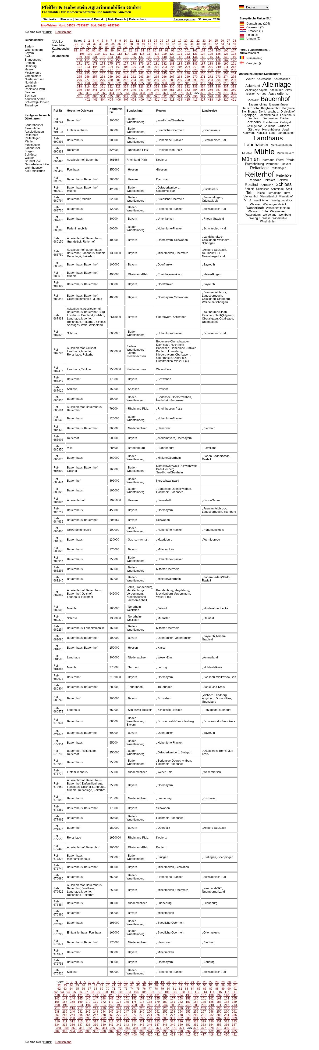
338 (233, 86)
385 (110, 96)
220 (133, 70)
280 (110, 80)
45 (173, 44)
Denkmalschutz (269, 111)
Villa (248, 200)
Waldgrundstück (282, 200)
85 (87, 50)
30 (82, 44)
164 (187, 60)
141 (172, 57)
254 (233, 73)
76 (198, 47)
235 (87, 73)
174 (102, 63)
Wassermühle (258, 211)
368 (142, 93)
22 (198, 40)
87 (100, 50)
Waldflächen (261, 200)
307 (157, 83)
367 (135, 93)
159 (149, 60)
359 (233, 89)
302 (118, 83)
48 (192, 44)
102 (195, 50)
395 (187, 96)
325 (133, 86)
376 (203, 93)
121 (180, 53)
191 (233, 63)
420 (226, 99)
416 (195, 99)
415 (187, 99)
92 (130, 50)
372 (173, 93)
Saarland (30, 92)
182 (164, 63)
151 (87, 60)
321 (102, 86)
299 (95, 83)
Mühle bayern (285, 153)
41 (149, 44)
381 (79, 96)
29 (76, 44)
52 (216, 44)
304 (134, 83)
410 (149, 99)
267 (172, 76)
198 (126, 67)
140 (164, 57)
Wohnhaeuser (34, 167)
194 (95, 67)
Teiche (260, 193)
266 (164, 76)
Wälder (29, 158)
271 (203, 76)
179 (141, 63)
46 (179, 44)
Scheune (266, 185)
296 (233, 80)
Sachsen (30, 95)
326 (141, 86)
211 (226, 67)
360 (81, 93)
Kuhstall (262, 132)
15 (155, 40)
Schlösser (262, 189)
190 (226, 63)
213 (79, 70)
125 (210, 53)
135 (126, 57)
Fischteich (254, 118)
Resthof (251, 184)
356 (210, 89)
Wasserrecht (279, 211)
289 (180, 80)
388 (133, 96)
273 (218, 76)
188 (210, 63)
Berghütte (288, 108)
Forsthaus (253, 122)
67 (143, 47)
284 (141, 80)
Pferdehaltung (254, 164)
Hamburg (31, 66)
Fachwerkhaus (268, 115)
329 (164, 86)
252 (218, 73)
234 (79, 73)
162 (172, 60)
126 (218, 53)
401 (233, 96)
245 (164, 73)
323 (118, 86)
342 (102, 89)
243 (149, 73)
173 (95, 63)
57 (82, 47)
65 (131, 47)
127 (226, 53)
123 (195, 53)
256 (87, 76)
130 (87, 57)
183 (172, 63)
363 (104, 93)
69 (155, 47)
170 (233, 60)
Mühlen (251, 159)
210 (218, 67)
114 (127, 53)
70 (161, 47)
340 (87, 89)
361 (88, 93)
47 (186, 44)
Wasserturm (253, 214)
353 (187, 89)
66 (137, 47)
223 (156, 70)
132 (102, 57)
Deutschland (63, 32)
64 (125, 47)
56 (76, 47)
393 (172, 96)
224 (164, 70)
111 (105, 53)
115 (134, 53)
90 (118, 50)
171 (79, 63)
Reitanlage (259, 168)
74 (186, 47)
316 (226, 83)
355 (203, 89)
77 (204, 47)
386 (118, 96)
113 (120, 53)
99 (172, 50)
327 (149, 86)
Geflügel (285, 122)
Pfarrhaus (268, 160)
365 (119, 93)
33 (101, 44)
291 (195, 80)
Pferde (290, 160)
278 (95, 80)
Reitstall (282, 180)
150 (79, 60)
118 (157, 53)
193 (87, 67)
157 (133, 60)
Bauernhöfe (250, 108)
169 (226, 60)
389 (141, 96)
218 (118, 70)
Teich (250, 193)
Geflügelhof (254, 126)
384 (102, 96)
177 (126, 63)
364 (112, 93)
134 (118, 57)
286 (156, 80)
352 (180, 89)
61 (107, 47)
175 (110, 63)
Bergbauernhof (270, 108)
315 (218, 83)
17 (167, 40)
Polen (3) (251, 34)
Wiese (266, 218)
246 (172, 73)
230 (210, 70)
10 (125, 40)
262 (133, 76)
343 (110, 89)
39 (137, 44)
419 (218, 99)
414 (180, 99)
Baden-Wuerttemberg (34, 48)
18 (173, 40)
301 (110, 83)
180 (149, 63)
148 (226, 57)
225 (172, 70)
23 (204, 40)
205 (180, 67)
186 (195, 63)
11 (131, 40)
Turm (287, 193)
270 (195, 76)
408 (134, 99)
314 (210, 83)
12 (137, 40)
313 (203, 83)
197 (118, 67)
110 (97, 53)
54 (228, 44)
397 (203, 96)
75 (192, 47)
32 (94, 44)
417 (203, 99)
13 (143, 40)
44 (167, 44)
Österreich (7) (254, 27)
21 (192, 40)
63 (119, 47)
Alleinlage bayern (256, 90)
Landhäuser (256, 144)
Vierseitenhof (268, 196)
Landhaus (268, 138)
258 (102, 76)
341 (95, 89)
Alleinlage (276, 84)
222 (149, 70)
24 (210, 40)
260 (118, 76)
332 (187, 86)
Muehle (247, 153)
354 (195, 89)
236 (95, 73)
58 (88, 47)
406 (118, 99)
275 (233, 76)
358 (226, 89)
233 (233, 70)
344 (118, 89)
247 (180, 73)
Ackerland (252, 85)
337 (226, 86)
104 (210, 50)
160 (156, 60)
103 (203, 50)
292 (203, 80)
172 (87, 63)
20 (186, 40)
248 (187, 73)
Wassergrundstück (275, 204)
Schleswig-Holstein (37, 102)
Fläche (284, 118)
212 (233, 67)
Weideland (269, 214)
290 (187, 80)
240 (126, 73)
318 (79, 86)
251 (210, 73)
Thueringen (32, 105)
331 (180, 86)
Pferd (280, 160)
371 (166, 93)
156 (126, 60)
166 (203, 60)
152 (95, 60)
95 (148, 50)
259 (110, 76)
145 (203, 57)
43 (161, 44)
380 (233, 93)
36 (119, 44)
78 (210, 47)
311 (187, 83)
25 (216, 40)
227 (187, 70)
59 (94, 47)
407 (126, 99)
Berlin (28, 56)
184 (180, 63)
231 (218, 70)
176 (118, 63)
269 (187, 76)
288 (172, 80)
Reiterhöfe (283, 175)
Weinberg (285, 214)
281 (118, 80)
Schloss (284, 184)
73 (179, 47)
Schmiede (277, 189)
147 (218, 57)
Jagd (285, 129)
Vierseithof (286, 196)
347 (141, 89)
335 (210, 86)
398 (210, 96)
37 (125, 44)
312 (195, 83)
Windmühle (280, 218)
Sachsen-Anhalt (35, 99)
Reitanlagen (278, 168)
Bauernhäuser (278, 104)
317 (233, 83)
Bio (244, 111)
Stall (289, 189)
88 (106, 50)
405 (110, 99)
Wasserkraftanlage (278, 208)
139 (156, 57)
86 (94, 50)
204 (172, 67)
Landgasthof (286, 132)
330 (172, 86)
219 (126, 70)
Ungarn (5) (252, 38)
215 (95, 70)
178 (133, 63)
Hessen (30, 69)
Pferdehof (272, 164)
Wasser (255, 204)
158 (141, 60)
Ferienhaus (287, 115)
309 (172, 83)
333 (195, 86)
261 (126, 76)
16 (161, 40)
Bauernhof (275, 98)
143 (187, 57)
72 (173, 47)
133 (110, 57)
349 (156, 89)
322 (110, 86)
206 (187, 67)
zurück (47, 32)
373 (181, 93)
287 (164, 80)
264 (149, 76)
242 (141, 73)
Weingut (254, 218)
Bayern (29, 53)
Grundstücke (33, 161)
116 (142, 53)
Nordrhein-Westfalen (32, 84)
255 (79, 76)
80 (222, 47)
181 (156, 63)
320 (95, 86)
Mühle (264, 151)
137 (141, 57)
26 (222, 40)
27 (228, 40)
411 (157, 99)
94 (142, 50)
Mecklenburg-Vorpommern (33, 74)
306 (149, 83)
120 (172, 53)
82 (234, 47)
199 (134, 67)
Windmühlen (268, 221)
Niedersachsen (34, 79)
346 (133, 89)
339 (79, 89)
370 (158, 93)
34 (107, 44)
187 (203, 63)
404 (103, 99)
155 (118, 60)
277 (87, 80)
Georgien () (252, 63)
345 (126, 89)
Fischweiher (270, 118)
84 (81, 50)
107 (233, 50)
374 (189, 93)
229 (203, 70)
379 (226, 93)
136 (133, 57)
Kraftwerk (249, 132)
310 (180, 83)
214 (87, 70)
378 (218, 93)
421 (233, 99)
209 (211, 67)
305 (141, 83)
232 (226, 70)
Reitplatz (269, 180)
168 (218, 60)
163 (180, 60)
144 (195, 57)
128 (233, 53)
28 (234, 40)
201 (149, 67)
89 (112, 50)
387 (126, 96)
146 (210, 57)
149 (233, 57)
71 (167, 47)
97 (160, 50)
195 (103, 67)
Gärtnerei (254, 129)
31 (88, 44)
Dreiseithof (287, 111)
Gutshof (283, 126)
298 (87, 83)
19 (179, 40)
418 (210, 99)
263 (141, 76)
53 (222, 44)
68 (149, 47)
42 (155, 44)
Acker (250, 79)
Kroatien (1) (254, 31)
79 (216, 47)
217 (110, 70)
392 (164, 96)
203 (164, 67)
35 (113, 44)
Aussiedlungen (34, 131)
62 (113, 47)
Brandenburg (33, 59)
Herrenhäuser (271, 129)
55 (234, 44)
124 (203, 53)
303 (126, 83)
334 (203, 86)
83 (75, 50)
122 (187, 53)
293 (210, 80)
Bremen (30, 63)
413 (172, 99)
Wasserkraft (255, 208)
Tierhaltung (274, 193)
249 (195, 73)
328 (156, 86)
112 (112, 53)
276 (79, 80)
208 (203, 67)
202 (157, 67)
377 (210, 93)
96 (154, 50)
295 (226, 80)
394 (180, 96)
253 (226, 73)
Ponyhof (285, 164)
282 (126, 80)
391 (156, 96)
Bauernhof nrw (257, 104)
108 (82, 53)
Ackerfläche (264, 79)
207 (195, 67)
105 (218, 50)
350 (164, 89)
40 (143, 44)
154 (110, 60)
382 (87, 96)
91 (124, 50)
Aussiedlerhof (279, 93)
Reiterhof (259, 174)
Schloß (249, 189)
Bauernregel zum (184, 19)
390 (149, 96)
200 (141, 67)
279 (102, 80)
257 (95, 76)
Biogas (252, 111)
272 (210, 76)
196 (110, 67)
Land (272, 132)
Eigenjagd (249, 115)
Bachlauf (253, 100)
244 (156, 73)
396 (195, 96)
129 (79, 57)
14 (149, 40)
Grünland (270, 126)
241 (133, 73)
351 (172, 89)
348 (149, 89)
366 (127, 93)
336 (218, 86)
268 (180, 76)
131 (95, 57)
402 (87, 99)
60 (101, 47)
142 (180, 57)
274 (226, 76)
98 (166, 50)
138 (149, 57)
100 (180, 50)
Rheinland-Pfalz (35, 89)
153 (102, 60)
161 (164, 60)
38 (131, 44)
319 (87, 86)
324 (126, 86)
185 (187, 63)
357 (218, 89)
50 (204, 44)
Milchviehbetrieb (281, 145)
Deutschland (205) (257, 23)
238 (110, 73)
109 (90, 53)
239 (118, 73)
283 (133, 80)
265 (156, 76)
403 (95, 99)
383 (95, 96)
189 (218, 63)
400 (226, 96)
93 (136, 50)
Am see (261, 93)
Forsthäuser (270, 122)
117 (149, 53)
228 (195, 70)
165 (195, 60)
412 (164, 99)
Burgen (29, 151)
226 (180, 70)
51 (210, 44)
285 (149, 80)
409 (141, 99)
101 (187, 50)
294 (218, 80)
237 (102, 73)
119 (164, 53)
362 (96, 93)
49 (198, 44)
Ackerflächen (282, 79)
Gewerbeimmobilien (37, 164)
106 (226, 50)
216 (102, 70)
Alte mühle (276, 90)
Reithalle (254, 180)
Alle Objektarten (35, 171)
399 (218, 96)
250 (203, 73)
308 (164, 83)
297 (80, 83)
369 (150, 93)
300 (103, 83)
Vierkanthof (251, 196)
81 (228, 47)
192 (80, 67)
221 (141, 70)
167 (210, 60)
